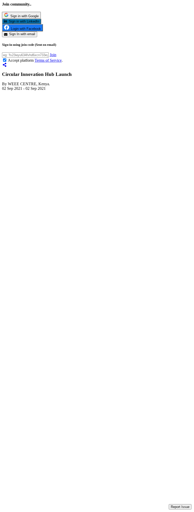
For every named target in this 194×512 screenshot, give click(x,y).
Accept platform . (35, 60)
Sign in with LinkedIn (23, 21)
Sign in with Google (24, 16)
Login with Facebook (25, 29)
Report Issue (180, 507)
